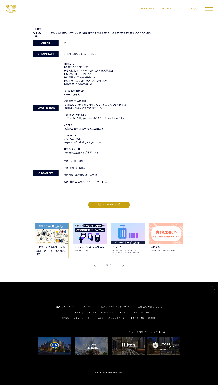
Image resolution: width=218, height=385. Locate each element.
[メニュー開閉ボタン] (209, 8)
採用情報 (145, 313)
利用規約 (66, 318)
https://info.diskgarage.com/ (82, 142)
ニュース (122, 313)
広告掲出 (152, 318)
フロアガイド (75, 313)
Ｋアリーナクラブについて (115, 307)
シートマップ (90, 313)
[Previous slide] (95, 265)
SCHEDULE (147, 9)
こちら (76, 152)
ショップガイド (107, 313)
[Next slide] (123, 265)
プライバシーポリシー (83, 318)
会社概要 (133, 313)
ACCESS (166, 9)
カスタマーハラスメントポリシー (112, 318)
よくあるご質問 (137, 318)
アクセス (88, 307)
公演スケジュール (65, 307)
